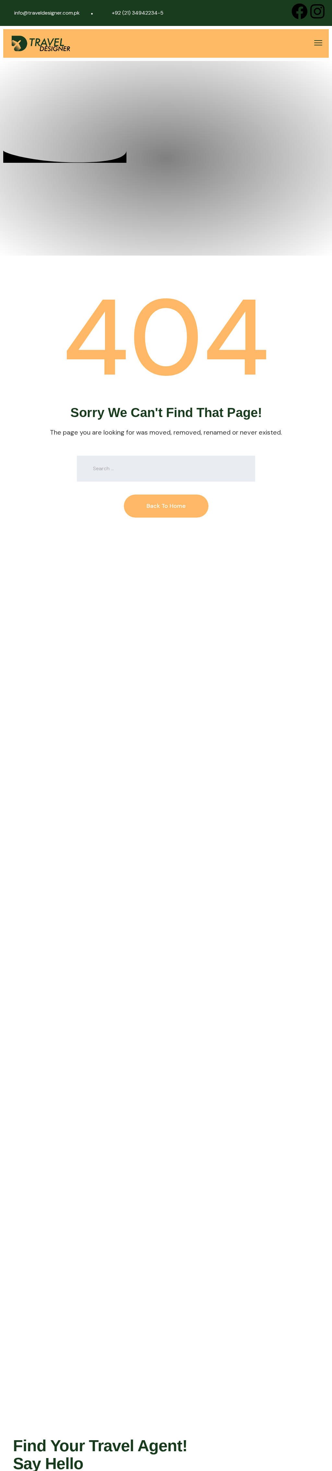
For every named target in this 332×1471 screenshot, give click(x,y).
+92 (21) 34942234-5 (137, 12)
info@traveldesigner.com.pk (47, 12)
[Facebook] (299, 11)
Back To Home (166, 506)
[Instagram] (317, 11)
